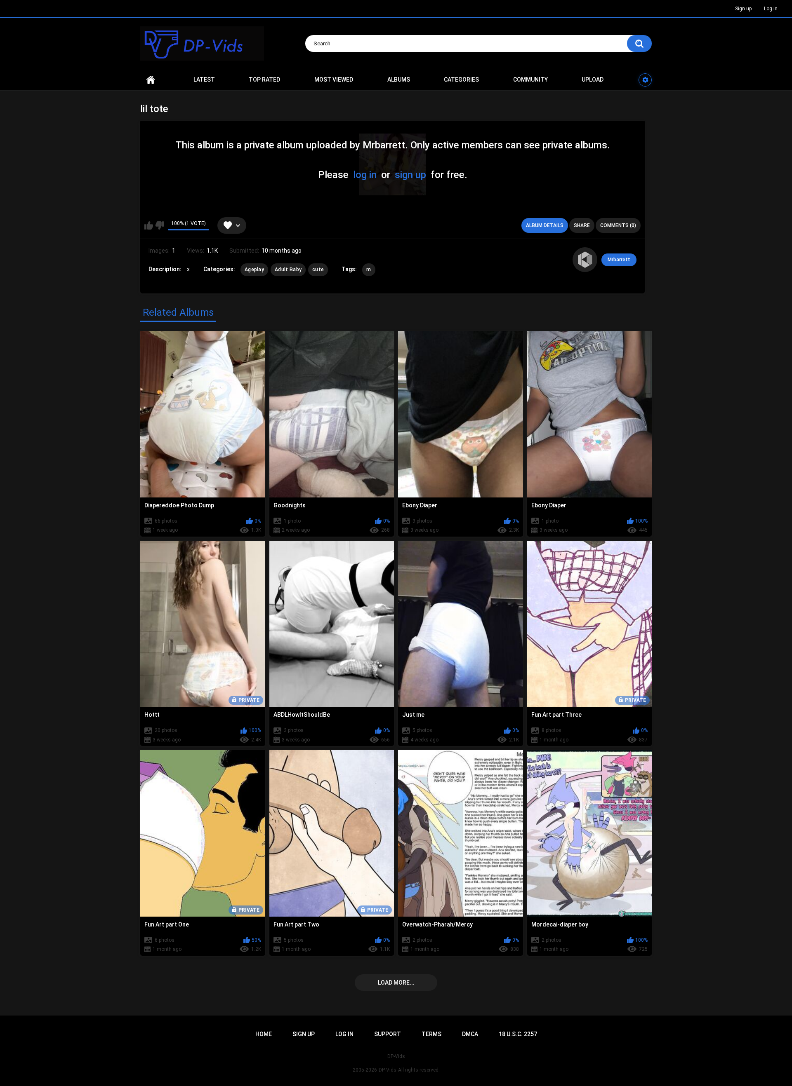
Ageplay (254, 269)
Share (582, 225)
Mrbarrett (619, 260)
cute (318, 269)
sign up (410, 175)
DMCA (470, 1034)
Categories (461, 79)
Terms (431, 1034)
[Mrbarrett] (585, 259)
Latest (204, 79)
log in (365, 175)
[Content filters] (645, 80)
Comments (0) (618, 225)
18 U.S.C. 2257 (518, 1034)
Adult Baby (288, 269)
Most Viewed (333, 79)
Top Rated (264, 79)
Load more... (396, 982)
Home (150, 79)
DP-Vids (387, 1070)
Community (530, 79)
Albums (398, 79)
